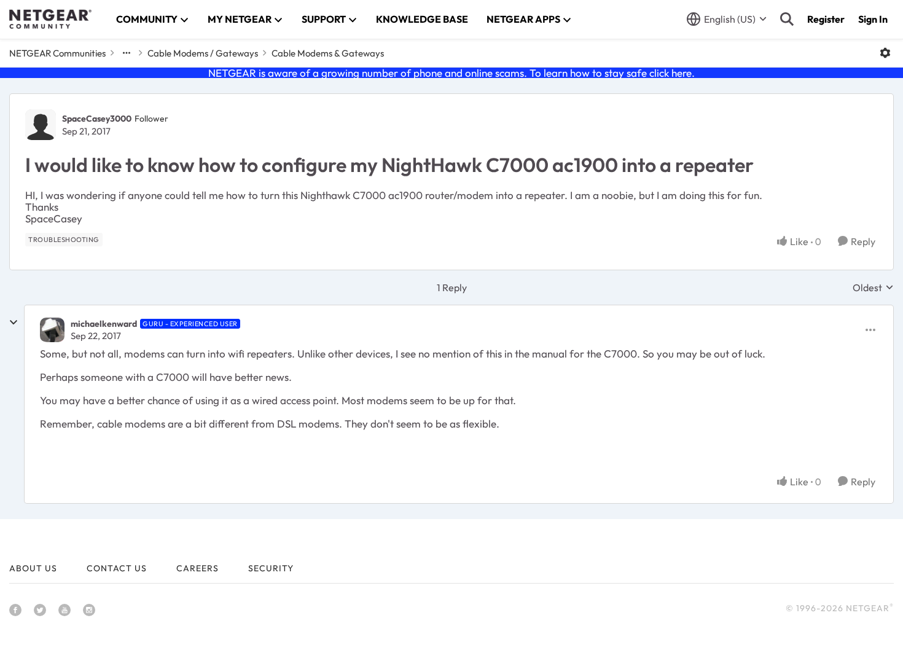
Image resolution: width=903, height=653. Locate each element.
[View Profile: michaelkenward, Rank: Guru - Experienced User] (52, 330)
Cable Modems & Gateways (328, 53)
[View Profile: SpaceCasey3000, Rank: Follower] (40, 124)
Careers (197, 568)
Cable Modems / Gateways (202, 53)
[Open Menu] (885, 52)
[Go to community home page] (50, 19)
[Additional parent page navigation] (126, 52)
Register (826, 19)
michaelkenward (104, 323)
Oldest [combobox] (873, 287)
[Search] (787, 19)
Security (271, 568)
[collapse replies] (13, 322)
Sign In (873, 19)
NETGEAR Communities (57, 53)
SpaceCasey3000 (96, 118)
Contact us (117, 568)
